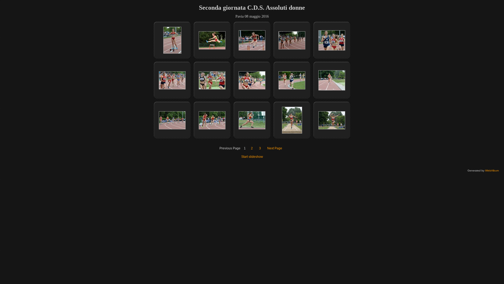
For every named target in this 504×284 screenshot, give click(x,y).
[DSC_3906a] (252, 49)
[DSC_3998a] (212, 128)
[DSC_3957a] (252, 88)
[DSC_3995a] (172, 128)
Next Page (274, 148)
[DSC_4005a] (252, 128)
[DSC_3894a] (172, 52)
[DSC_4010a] (331, 128)
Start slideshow (252, 157)
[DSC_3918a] (292, 48)
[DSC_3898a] (212, 48)
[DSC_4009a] (292, 132)
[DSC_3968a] (331, 89)
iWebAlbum (492, 170)
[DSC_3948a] (212, 88)
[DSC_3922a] (331, 49)
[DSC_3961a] (292, 88)
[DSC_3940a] (172, 88)
